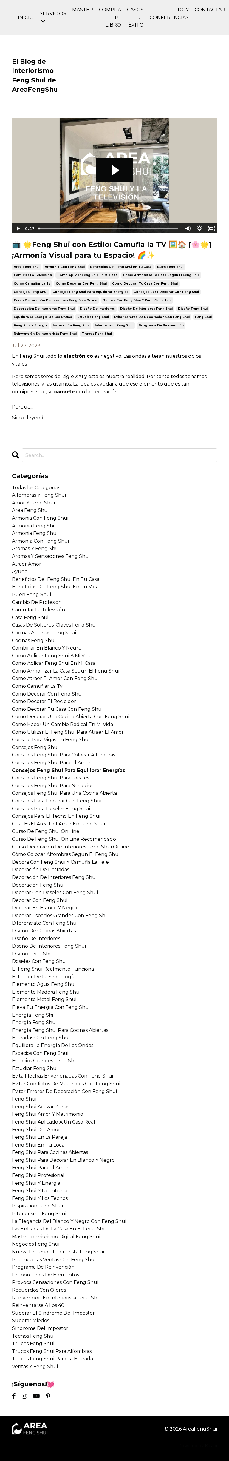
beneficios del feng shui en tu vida (55, 587)
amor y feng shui (33, 503)
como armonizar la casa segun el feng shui (161, 275)
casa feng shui (30, 617)
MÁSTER (82, 10)
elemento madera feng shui (46, 992)
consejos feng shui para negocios (52, 785)
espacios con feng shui (40, 1053)
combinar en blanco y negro (46, 648)
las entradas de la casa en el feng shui (60, 1229)
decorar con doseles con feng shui (55, 892)
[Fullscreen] (211, 228)
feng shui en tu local (39, 1145)
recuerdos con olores (39, 1290)
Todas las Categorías (36, 487)
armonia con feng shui (65, 267)
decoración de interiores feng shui (44, 309)
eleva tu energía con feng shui (51, 1007)
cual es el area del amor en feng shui (58, 824)
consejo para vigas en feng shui (50, 739)
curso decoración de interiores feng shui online (55, 300)
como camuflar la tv (32, 284)
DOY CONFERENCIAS (169, 13)
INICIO (26, 17)
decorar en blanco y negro (44, 908)
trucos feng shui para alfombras (52, 1351)
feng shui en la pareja (39, 1137)
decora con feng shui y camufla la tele (137, 300)
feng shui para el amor (40, 1167)
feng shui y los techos (40, 1198)
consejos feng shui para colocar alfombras (63, 755)
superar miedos (30, 1320)
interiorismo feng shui (114, 325)
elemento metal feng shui (44, 999)
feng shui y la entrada (39, 1190)
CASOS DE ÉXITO (135, 17)
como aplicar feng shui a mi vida (52, 656)
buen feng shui (170, 267)
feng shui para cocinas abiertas (50, 1152)
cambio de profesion (37, 602)
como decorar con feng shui (81, 284)
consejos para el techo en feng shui (56, 816)
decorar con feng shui (39, 900)
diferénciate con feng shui (45, 923)
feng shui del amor (36, 1129)
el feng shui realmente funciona (53, 969)
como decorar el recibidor (44, 701)
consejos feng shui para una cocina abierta (64, 793)
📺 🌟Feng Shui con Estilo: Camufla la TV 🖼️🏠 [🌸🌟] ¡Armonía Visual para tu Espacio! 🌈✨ (112, 250)
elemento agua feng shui (43, 984)
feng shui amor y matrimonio (47, 1114)
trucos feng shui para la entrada (52, 1359)
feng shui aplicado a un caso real (53, 1122)
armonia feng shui (35, 533)
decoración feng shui (38, 885)
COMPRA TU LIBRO (110, 17)
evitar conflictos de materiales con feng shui (66, 1083)
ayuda (19, 571)
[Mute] (188, 228)
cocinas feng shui (33, 640)
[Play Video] (18, 228)
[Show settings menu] (199, 228)
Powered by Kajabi (197, 1445)
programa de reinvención (161, 325)
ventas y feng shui (35, 1366)
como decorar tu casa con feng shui (145, 284)
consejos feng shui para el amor (51, 762)
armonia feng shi (33, 526)
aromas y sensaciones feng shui (51, 556)
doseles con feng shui (39, 961)
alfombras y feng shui (39, 495)
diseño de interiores (97, 309)
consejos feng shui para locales (50, 778)
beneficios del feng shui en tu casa (121, 267)
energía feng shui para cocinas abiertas (60, 1030)
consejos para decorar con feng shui (166, 292)
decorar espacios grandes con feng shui (61, 915)
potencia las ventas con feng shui (53, 1259)
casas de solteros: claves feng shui (54, 625)
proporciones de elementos (45, 1275)
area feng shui (26, 267)
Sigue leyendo (29, 418)
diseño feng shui (193, 309)
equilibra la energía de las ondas (43, 317)
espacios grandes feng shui (45, 1060)
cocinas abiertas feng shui (44, 633)
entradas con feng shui (40, 1037)
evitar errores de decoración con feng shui (152, 317)
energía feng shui (34, 1022)
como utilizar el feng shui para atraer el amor (68, 732)
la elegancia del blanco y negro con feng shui (69, 1221)
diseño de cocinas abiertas (44, 931)
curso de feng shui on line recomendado (64, 839)
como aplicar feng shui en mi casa (87, 275)
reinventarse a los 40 (38, 1305)
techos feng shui (33, 1336)
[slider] (109, 228)
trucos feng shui (97, 334)
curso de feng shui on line (45, 831)
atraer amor (26, 564)
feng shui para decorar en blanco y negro (63, 1160)
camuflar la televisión (33, 275)
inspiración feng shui (71, 325)
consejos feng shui (30, 292)
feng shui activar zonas (40, 1106)
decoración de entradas (40, 869)
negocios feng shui (35, 1244)
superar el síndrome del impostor (53, 1313)
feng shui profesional (38, 1175)
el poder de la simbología (43, 977)
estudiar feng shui (93, 317)
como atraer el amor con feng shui (55, 678)
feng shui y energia (30, 325)
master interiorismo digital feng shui (56, 1236)
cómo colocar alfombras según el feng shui (66, 854)
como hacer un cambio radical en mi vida (62, 724)
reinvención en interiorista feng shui (45, 334)
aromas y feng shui (36, 548)
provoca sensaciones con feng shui (55, 1282)
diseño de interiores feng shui (146, 309)
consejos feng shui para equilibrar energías (90, 292)
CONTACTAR (210, 10)
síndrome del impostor (40, 1328)
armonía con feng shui (40, 541)
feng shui (203, 317)
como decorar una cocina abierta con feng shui (70, 716)
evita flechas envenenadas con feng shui (62, 1076)
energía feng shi (32, 1015)
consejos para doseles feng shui (51, 808)
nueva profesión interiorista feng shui (58, 1252)
